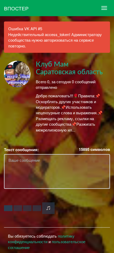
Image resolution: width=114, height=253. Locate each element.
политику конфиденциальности (41, 238)
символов (94, 149)
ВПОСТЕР (16, 8)
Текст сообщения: (21, 149)
